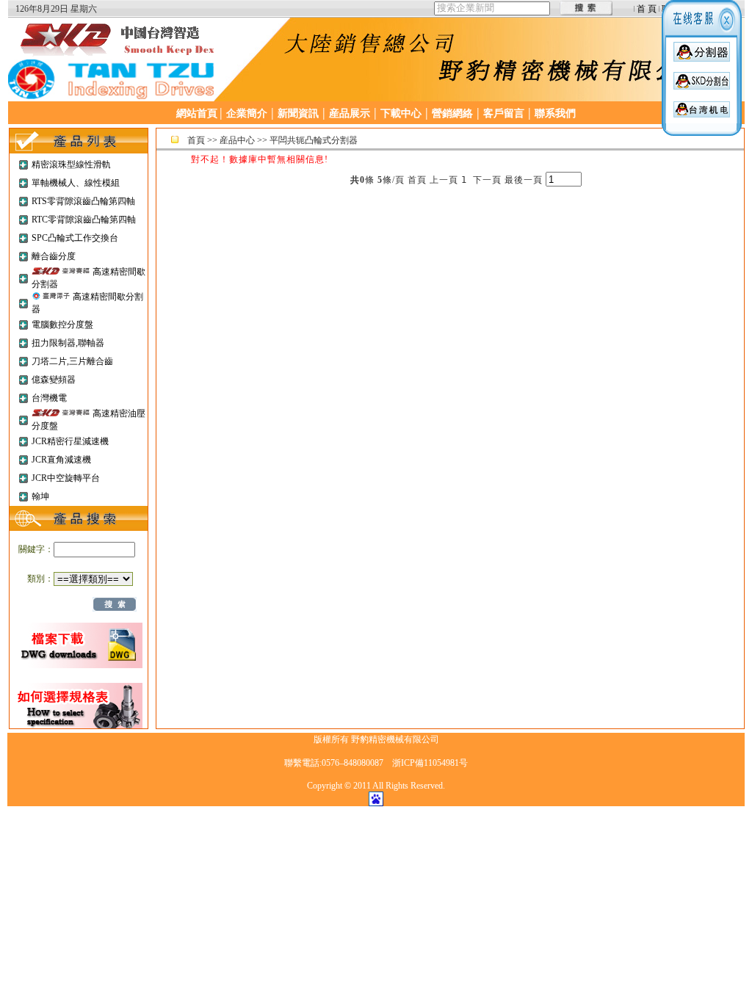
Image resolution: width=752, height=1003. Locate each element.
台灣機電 (49, 398)
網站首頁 (196, 113)
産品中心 (237, 140)
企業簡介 (246, 113)
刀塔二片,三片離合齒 (72, 361)
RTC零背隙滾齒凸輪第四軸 (84, 219)
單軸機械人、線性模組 (76, 183)
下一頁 (487, 180)
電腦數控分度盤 (62, 324)
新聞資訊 (298, 113)
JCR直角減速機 (61, 460)
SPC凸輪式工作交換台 (75, 238)
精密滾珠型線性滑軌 (71, 164)
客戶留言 (503, 113)
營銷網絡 (452, 113)
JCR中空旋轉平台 (66, 478)
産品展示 (349, 113)
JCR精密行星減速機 (70, 441)
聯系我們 (555, 113)
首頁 (196, 140)
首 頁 (647, 9)
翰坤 (40, 496)
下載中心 (401, 113)
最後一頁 (524, 180)
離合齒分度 (54, 256)
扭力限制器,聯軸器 (68, 343)
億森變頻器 (54, 379)
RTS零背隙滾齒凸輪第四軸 (83, 201)
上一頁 (444, 180)
